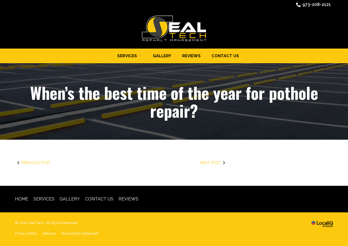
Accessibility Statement (80, 233)
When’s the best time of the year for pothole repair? (174, 101)
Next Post (210, 163)
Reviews (191, 55)
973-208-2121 (316, 4)
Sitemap (49, 233)
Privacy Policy (26, 233)
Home (21, 199)
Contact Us (225, 55)
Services (43, 199)
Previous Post (36, 163)
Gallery (162, 55)
